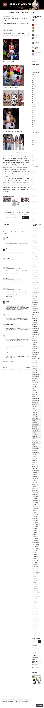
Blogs (33, 82)
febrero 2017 (34, 324)
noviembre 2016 (35, 330)
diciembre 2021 (34, 248)
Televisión (34, 196)
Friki (32, 118)
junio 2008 (34, 530)
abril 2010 (34, 486)
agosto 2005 (34, 598)
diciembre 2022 (35, 238)
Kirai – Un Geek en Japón (24, 4)
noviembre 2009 (35, 496)
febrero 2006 (34, 586)
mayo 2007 (34, 556)
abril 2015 (34, 368)
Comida (33, 94)
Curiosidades (34, 98)
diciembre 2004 (35, 614)
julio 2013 (33, 408)
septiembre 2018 (35, 292)
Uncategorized (34, 208)
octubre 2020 (34, 260)
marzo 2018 (34, 300)
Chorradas (34, 86)
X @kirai (3, 701)
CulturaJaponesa (35, 96)
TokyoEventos (34, 200)
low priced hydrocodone (14, 352)
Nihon (33, 154)
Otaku (33, 164)
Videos (33, 218)
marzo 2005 (34, 608)
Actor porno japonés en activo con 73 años (38, 39)
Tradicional (34, 204)
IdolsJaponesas (34, 128)
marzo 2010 (34, 488)
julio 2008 (34, 528)
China (33, 84)
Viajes (33, 214)
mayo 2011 (34, 460)
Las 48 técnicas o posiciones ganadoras (38, 47)
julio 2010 (33, 480)
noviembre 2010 (35, 472)
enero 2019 (34, 284)
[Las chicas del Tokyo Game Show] (25, 200)
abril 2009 (34, 510)
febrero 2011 (34, 466)
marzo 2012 (34, 440)
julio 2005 (34, 600)
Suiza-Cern (34, 188)
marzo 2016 (34, 346)
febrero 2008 (34, 538)
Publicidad (34, 172)
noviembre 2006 (35, 568)
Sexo (33, 180)
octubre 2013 (34, 402)
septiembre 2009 (35, 500)
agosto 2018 (34, 294)
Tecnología (34, 192)
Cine (33, 90)
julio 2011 (33, 456)
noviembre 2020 (35, 258)
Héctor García (26, 701)
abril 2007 (34, 558)
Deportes (33, 100)
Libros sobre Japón (13, 12)
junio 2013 (34, 410)
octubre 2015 (34, 356)
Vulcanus (33, 220)
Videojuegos (7, 224)
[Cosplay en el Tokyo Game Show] (16, 202)
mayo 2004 (34, 628)
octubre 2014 (34, 378)
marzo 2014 (34, 392)
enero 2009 (34, 516)
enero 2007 (34, 564)
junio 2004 (34, 626)
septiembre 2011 (35, 452)
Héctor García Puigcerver (36, 648)
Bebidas (33, 80)
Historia (33, 126)
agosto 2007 (34, 550)
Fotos (33, 116)
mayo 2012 (34, 436)
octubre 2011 (34, 450)
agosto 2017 (34, 314)
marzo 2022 (34, 246)
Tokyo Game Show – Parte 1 (8, 30)
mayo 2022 (34, 244)
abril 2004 (34, 630)
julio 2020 (34, 264)
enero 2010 (34, 492)
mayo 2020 (34, 268)
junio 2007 (34, 554)
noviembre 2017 (35, 308)
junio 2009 (34, 506)
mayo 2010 (34, 484)
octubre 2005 (34, 594)
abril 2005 (34, 606)
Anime (33, 74)
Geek (33, 122)
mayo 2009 (34, 508)
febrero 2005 (34, 610)
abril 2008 (34, 534)
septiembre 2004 (35, 620)
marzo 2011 (34, 464)
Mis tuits (33, 61)
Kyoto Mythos (34, 652)
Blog (4, 12)
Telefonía (33, 194)
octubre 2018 (34, 290)
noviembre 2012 (35, 424)
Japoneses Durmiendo (36, 138)
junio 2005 (34, 602)
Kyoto (33, 144)
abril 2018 (34, 298)
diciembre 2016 (35, 328)
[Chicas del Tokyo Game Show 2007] (7, 200)
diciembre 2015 (35, 352)
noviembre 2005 (35, 592)
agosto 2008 (34, 526)
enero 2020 (34, 276)
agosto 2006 (34, 574)
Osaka (33, 162)
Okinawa (33, 160)
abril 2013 (34, 414)
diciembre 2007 (35, 542)
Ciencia (33, 88)
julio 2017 (33, 316)
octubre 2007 (34, 546)
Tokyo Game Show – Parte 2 (8, 29)
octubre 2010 (34, 474)
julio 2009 (34, 504)
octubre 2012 (34, 426)
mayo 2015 (34, 366)
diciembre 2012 (34, 422)
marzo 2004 (34, 632)
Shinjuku (33, 184)
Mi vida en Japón (35, 150)
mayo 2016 (34, 342)
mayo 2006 (34, 580)
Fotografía (34, 114)
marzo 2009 (34, 512)
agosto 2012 (34, 430)
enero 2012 (34, 444)
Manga (33, 148)
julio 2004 (34, 624)
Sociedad (33, 186)
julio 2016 (33, 338)
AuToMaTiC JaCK (9, 324)
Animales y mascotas (35, 72)
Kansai (33, 140)
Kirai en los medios (35, 142)
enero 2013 (34, 420)
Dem (7, 267)
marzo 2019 (34, 280)
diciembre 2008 (35, 518)
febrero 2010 (34, 490)
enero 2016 (34, 350)
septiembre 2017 (35, 312)
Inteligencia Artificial (35, 132)
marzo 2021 (34, 256)
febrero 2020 (34, 274)
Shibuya (33, 182)
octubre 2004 (34, 618)
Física (33, 112)
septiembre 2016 (35, 334)
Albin (7, 288)
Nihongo (33, 156)
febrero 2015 (34, 372)
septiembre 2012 (35, 428)
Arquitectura (34, 76)
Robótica (33, 174)
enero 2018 (34, 304)
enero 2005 (34, 612)
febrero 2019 (34, 282)
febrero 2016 (34, 348)
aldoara (7, 301)
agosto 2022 (34, 240)
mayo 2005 (34, 604)
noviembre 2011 (35, 448)
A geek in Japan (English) (19, 701)
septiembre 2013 (35, 404)
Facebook (7, 701)
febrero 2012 (34, 442)
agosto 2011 (34, 454)
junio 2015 (34, 364)
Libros (33, 146)
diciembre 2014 (35, 374)
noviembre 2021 (35, 250)
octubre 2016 (34, 332)
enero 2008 (34, 540)
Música (33, 152)
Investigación (34, 136)
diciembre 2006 (35, 566)
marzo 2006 (34, 584)
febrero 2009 (34, 514)
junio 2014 (34, 386)
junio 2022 (34, 242)
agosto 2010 (34, 478)
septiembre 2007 (35, 548)
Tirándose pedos (37, 50)
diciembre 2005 (35, 590)
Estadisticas (34, 108)
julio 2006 (34, 576)
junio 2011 (34, 458)
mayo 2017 (34, 320)
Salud (33, 176)
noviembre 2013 (35, 400)
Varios (33, 210)
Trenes (33, 206)
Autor (32, 12)
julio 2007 (34, 552)
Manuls (7, 314)
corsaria (7, 258)
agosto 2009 (34, 502)
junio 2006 (34, 578)
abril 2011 (33, 462)
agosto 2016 (34, 336)
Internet (33, 134)
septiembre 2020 (35, 262)
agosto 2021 (34, 252)
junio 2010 (34, 482)
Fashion (33, 110)
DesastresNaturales (35, 102)
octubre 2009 (34, 498)
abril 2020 (34, 270)
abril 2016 (34, 344)
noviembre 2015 (35, 354)
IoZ (6, 248)
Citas (33, 92)
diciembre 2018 (35, 286)
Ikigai (33, 130)
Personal (33, 168)
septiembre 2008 (35, 524)
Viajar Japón (34, 212)
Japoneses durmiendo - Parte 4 (38, 21)
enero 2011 (34, 468)
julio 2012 (33, 432)
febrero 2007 (34, 562)
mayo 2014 (34, 388)
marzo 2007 (34, 560)
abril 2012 (33, 438)
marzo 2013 (34, 416)
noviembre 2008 (35, 520)
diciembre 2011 (34, 446)
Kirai (15, 16)
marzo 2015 (34, 370)
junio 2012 (34, 434)
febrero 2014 (34, 394)
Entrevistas (34, 106)
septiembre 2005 (35, 596)
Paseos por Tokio (35, 166)
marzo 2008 (34, 536)
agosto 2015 (34, 360)
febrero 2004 (34, 634)
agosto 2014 (34, 382)
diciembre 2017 (34, 306)
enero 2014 (34, 396)
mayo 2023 (34, 236)
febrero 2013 (34, 418)
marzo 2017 (34, 322)
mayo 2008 (34, 532)
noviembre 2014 (35, 376)
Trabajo (33, 202)
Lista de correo (12, 701)
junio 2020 (34, 266)
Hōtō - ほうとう (37, 27)
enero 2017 (34, 326)
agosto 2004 (34, 622)
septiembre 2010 (35, 476)
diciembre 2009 (35, 494)
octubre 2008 (34, 522)
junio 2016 (34, 340)
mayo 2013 (34, 412)
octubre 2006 (34, 570)
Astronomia (34, 78)
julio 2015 (33, 362)
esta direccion (15, 329)
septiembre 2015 (35, 358)
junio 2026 (34, 232)
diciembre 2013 (35, 398)
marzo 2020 (34, 272)
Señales (33, 178)
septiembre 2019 (35, 278)
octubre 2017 (34, 310)
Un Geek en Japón (35, 64)
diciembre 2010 (35, 470)
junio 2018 (34, 296)
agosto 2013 (34, 406)
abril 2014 (34, 390)
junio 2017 (34, 318)
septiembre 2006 (35, 572)
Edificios (33, 104)
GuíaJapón (34, 124)
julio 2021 (33, 254)
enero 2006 (34, 588)
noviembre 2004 (35, 616)
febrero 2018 (34, 302)
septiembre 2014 (35, 380)
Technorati (34, 190)
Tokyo (33, 198)
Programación (34, 170)
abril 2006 (34, 582)
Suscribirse (25, 12)
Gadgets (33, 120)
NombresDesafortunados (36, 158)
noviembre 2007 (35, 544)
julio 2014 (33, 384)
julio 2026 (33, 230)
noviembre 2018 (35, 288)
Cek (7, 237)
